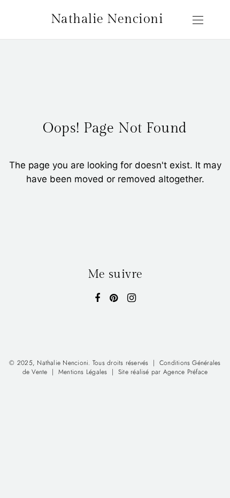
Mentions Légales (83, 372)
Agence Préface (185, 372)
